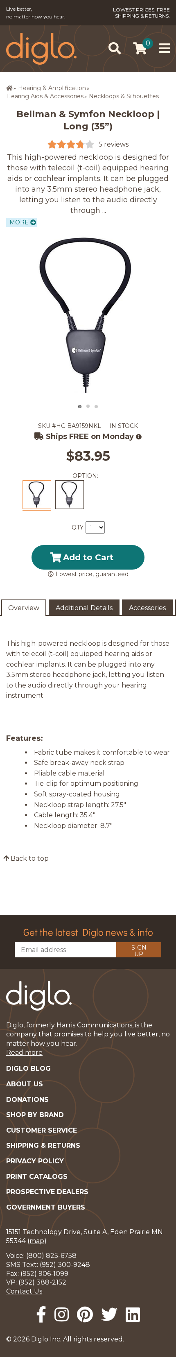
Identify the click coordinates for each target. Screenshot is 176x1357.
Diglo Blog (28, 1068)
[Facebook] (41, 1315)
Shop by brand (35, 1115)
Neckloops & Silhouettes (124, 96)
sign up (139, 950)
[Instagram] (61, 1315)
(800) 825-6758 (51, 1256)
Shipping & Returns (43, 1145)
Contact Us (24, 1291)
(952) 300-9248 (65, 1265)
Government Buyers (45, 1207)
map (36, 1241)
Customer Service (41, 1130)
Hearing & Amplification (52, 88)
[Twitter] (109, 1315)
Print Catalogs (37, 1177)
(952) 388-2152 (42, 1282)
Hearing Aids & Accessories (44, 96)
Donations (27, 1100)
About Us (24, 1084)
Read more (24, 1052)
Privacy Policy (35, 1161)
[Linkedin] (133, 1315)
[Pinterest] (85, 1315)
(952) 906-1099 (44, 1274)
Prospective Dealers (47, 1192)
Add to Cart (88, 557)
